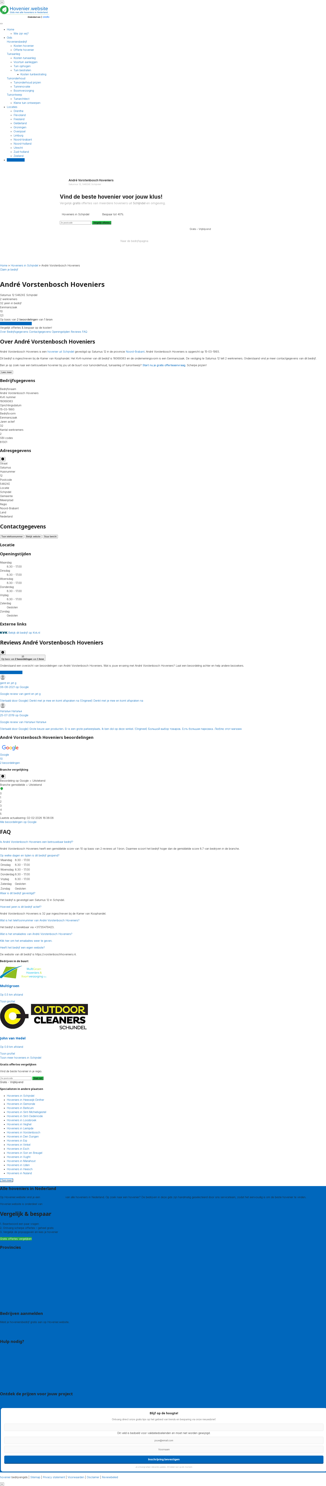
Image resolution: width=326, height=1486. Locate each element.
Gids (9, 37)
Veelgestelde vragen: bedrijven (19, 1385)
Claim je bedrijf (9, 269)
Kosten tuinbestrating (33, 74)
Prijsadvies (6, 1402)
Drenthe (18, 111)
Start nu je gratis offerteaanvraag (163, 365)
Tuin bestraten (22, 70)
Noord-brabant (23, 139)
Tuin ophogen (22, 66)
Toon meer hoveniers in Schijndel (20, 1057)
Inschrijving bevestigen (164, 1459)
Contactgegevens (40, 331)
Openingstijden (61, 331)
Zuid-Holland (8, 1296)
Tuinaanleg (13, 54)
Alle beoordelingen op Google (18, 822)
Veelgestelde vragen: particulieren (20, 1381)
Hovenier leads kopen (13, 1329)
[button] (163, 754)
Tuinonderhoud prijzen (27, 82)
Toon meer (6, 1180)
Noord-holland (22, 143)
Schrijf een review (11, 672)
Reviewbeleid (110, 1477)
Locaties (12, 107)
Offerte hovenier (24, 49)
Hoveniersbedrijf (17, 41)
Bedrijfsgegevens (18, 331)
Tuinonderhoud (16, 78)
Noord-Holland (9, 1288)
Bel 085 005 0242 (11, 1354)
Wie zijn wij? (21, 33)
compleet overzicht (53, 1197)
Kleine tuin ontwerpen (27, 103)
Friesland (19, 119)
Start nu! (38, 1078)
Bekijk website (33, 536)
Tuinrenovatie (22, 86)
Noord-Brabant (135, 351)
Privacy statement (54, 1477)
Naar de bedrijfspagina (134, 241)
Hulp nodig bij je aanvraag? (17, 1366)
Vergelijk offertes (101, 222)
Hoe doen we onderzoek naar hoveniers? (25, 1374)
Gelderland (20, 123)
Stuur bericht (50, 536)
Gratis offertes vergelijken (16, 323)
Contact (5, 1350)
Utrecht (18, 147)
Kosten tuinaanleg (25, 58)
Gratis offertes (16, 160)
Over (3, 331)
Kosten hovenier (24, 45)
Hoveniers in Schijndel (24, 265)
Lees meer (6, 372)
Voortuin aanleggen (26, 62)
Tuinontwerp (14, 94)
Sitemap (35, 1477)
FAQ (84, 331)
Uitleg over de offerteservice (17, 1362)
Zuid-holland (21, 151)
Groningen (20, 127)
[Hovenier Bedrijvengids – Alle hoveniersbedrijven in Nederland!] (25, 18)
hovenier (5, 1477)
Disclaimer (93, 1477)
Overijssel (19, 131)
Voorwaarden (76, 1477)
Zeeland (18, 156)
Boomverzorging (24, 90)
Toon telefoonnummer (12, 536)
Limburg (18, 135)
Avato (46, 1204)
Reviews (76, 331)
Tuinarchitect (21, 98)
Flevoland (20, 115)
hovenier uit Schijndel (61, 351)
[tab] (163, 754)
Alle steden (6, 1305)
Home (10, 29)
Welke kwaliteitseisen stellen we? (20, 1370)
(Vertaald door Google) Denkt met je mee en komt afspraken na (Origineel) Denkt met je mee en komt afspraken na (71, 691)
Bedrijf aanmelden (11, 1333)
